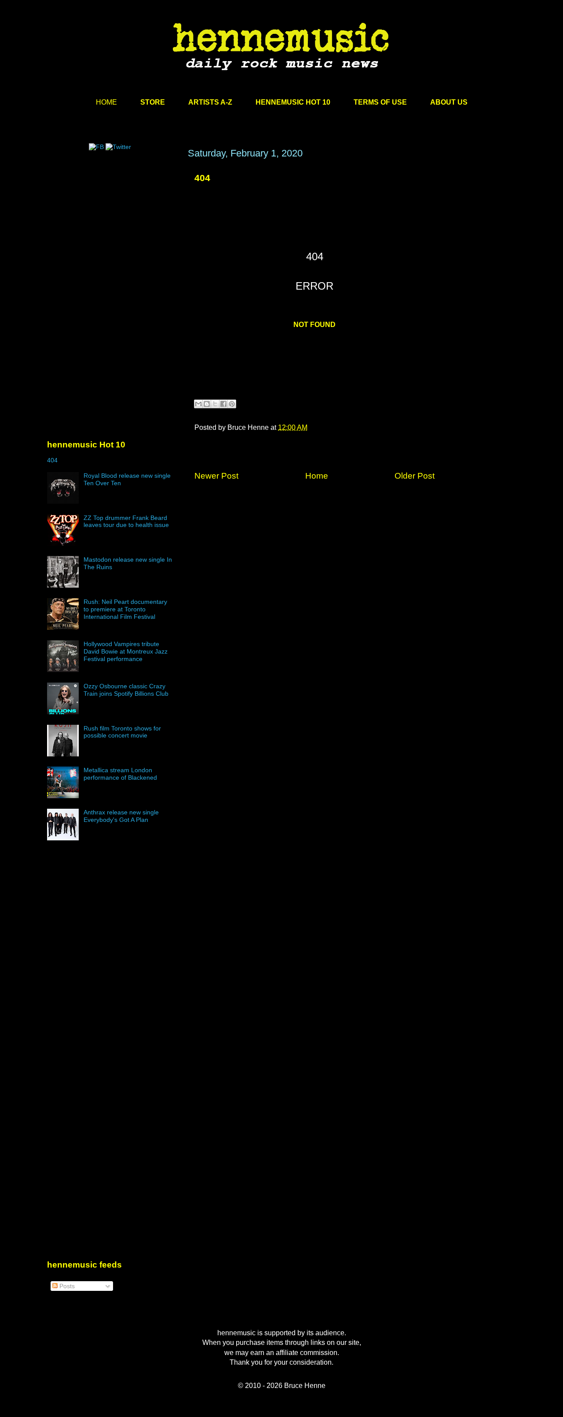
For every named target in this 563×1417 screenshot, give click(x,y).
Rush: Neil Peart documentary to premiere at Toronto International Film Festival (125, 609)
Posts (66, 1286)
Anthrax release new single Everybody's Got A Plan (121, 816)
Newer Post (216, 475)
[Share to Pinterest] (231, 404)
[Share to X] (215, 404)
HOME (106, 102)
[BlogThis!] (206, 404)
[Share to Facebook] (223, 404)
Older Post (415, 475)
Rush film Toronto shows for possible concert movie (122, 732)
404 (202, 178)
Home (316, 475)
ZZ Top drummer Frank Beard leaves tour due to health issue (126, 521)
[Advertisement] (113, 232)
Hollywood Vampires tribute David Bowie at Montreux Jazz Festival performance (126, 651)
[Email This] (198, 404)
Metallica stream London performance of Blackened (120, 774)
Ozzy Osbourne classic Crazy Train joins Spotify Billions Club (126, 690)
